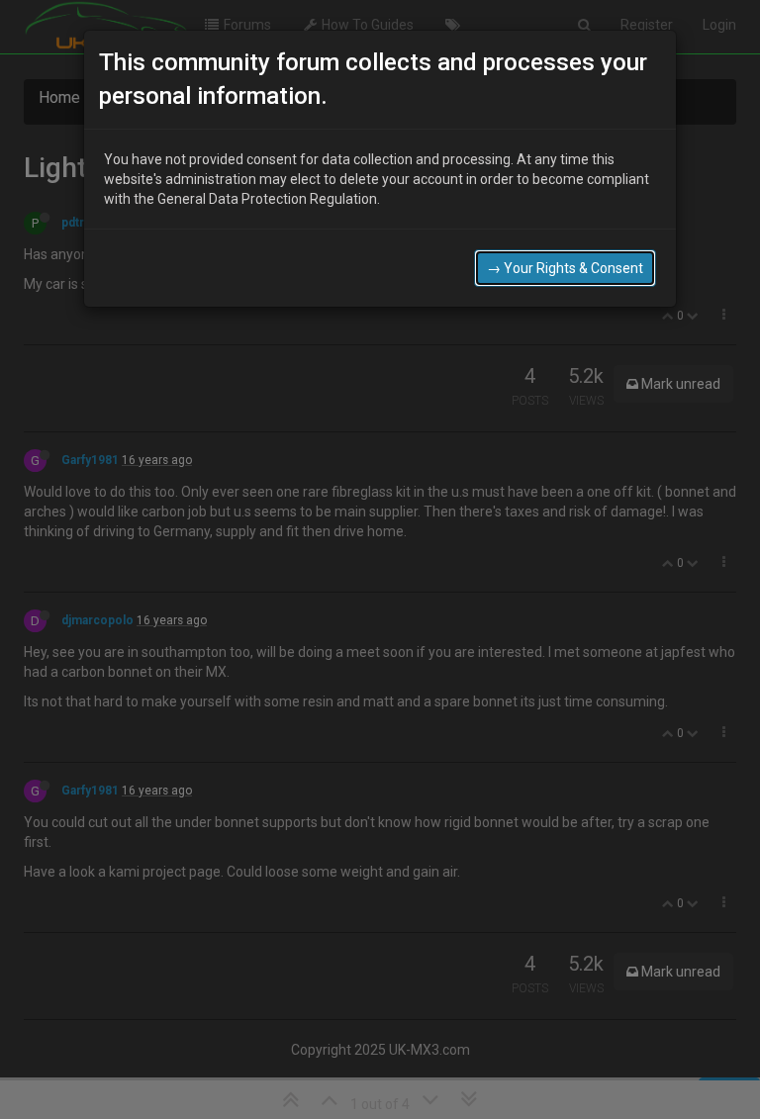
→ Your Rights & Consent (565, 268)
